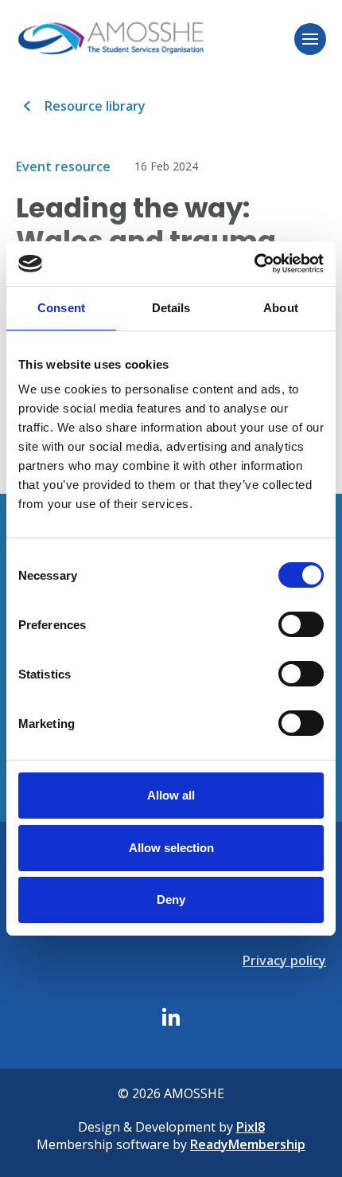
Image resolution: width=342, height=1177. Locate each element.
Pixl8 (250, 1127)
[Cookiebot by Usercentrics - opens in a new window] (254, 263)
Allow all (171, 795)
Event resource (63, 166)
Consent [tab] (61, 308)
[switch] (301, 624)
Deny (171, 899)
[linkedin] (171, 1017)
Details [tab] (171, 308)
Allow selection (171, 847)
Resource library (95, 106)
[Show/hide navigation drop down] (310, 39)
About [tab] (280, 308)
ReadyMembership (247, 1144)
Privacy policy (284, 960)
